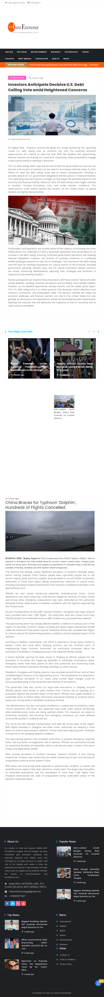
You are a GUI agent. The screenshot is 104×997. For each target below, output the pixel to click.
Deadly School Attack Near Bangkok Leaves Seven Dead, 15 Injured (75, 367)
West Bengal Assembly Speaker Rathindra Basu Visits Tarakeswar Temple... (86, 873)
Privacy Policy (66, 964)
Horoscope (41, 58)
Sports (62, 930)
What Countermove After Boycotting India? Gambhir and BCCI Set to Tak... (34, 944)
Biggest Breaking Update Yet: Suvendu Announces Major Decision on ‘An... (86, 893)
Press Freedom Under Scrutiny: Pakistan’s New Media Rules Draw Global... (29, 367)
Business (55, 52)
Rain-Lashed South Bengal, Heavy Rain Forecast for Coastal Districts (64, 414)
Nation (9, 52)
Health (55, 58)
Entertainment (39, 52)
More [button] (66, 58)
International (16, 340)
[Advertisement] (72, 27)
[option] (29, 358)
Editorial (22, 52)
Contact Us (64, 955)
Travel (85, 52)
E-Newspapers (35, 3)
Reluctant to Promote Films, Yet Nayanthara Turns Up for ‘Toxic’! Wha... (34, 965)
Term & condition (67, 959)
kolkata (9, 58)
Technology (71, 52)
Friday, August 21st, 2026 (16, 3)
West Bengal (25, 58)
